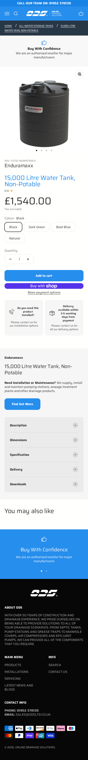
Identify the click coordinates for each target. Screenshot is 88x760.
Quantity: (11, 251)
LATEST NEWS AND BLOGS (19, 687)
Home (8, 26)
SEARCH (55, 665)
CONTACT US (58, 672)
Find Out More (22, 404)
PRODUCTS (13, 665)
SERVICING (13, 678)
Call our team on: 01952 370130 (44, 3)
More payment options (44, 292)
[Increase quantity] (28, 259)
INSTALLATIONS (16, 672)
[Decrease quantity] (10, 259)
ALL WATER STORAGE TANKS (36, 26)
